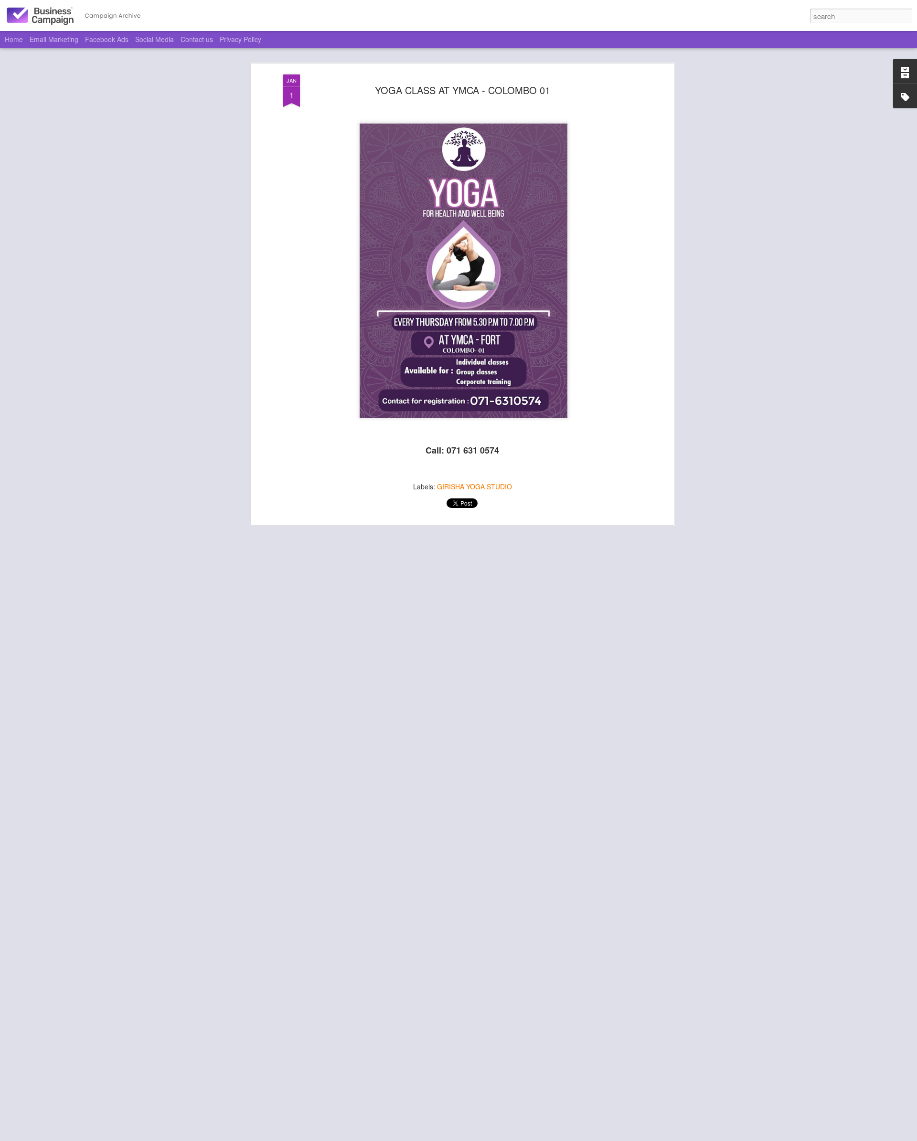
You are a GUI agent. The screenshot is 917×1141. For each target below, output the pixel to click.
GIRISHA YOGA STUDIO (474, 486)
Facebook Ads (106, 39)
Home (14, 39)
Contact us (197, 39)
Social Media (154, 39)
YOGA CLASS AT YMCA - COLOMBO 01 (462, 90)
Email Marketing (54, 39)
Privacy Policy (240, 39)
